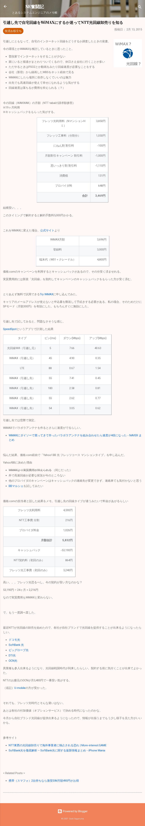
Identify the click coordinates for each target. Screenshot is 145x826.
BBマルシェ (16, 486)
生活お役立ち (13, 31)
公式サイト (47, 230)
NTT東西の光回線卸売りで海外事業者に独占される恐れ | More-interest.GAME (57, 745)
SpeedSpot (10, 329)
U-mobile (19, 688)
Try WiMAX (46, 294)
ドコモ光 (14, 639)
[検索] (139, 7)
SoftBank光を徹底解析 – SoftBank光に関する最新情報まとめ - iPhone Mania (57, 750)
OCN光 (13, 660)
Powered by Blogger (75, 811)
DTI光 (12, 655)
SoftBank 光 (16, 645)
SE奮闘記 (34, 6)
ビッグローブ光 (19, 650)
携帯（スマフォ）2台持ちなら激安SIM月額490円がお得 (44, 780)
